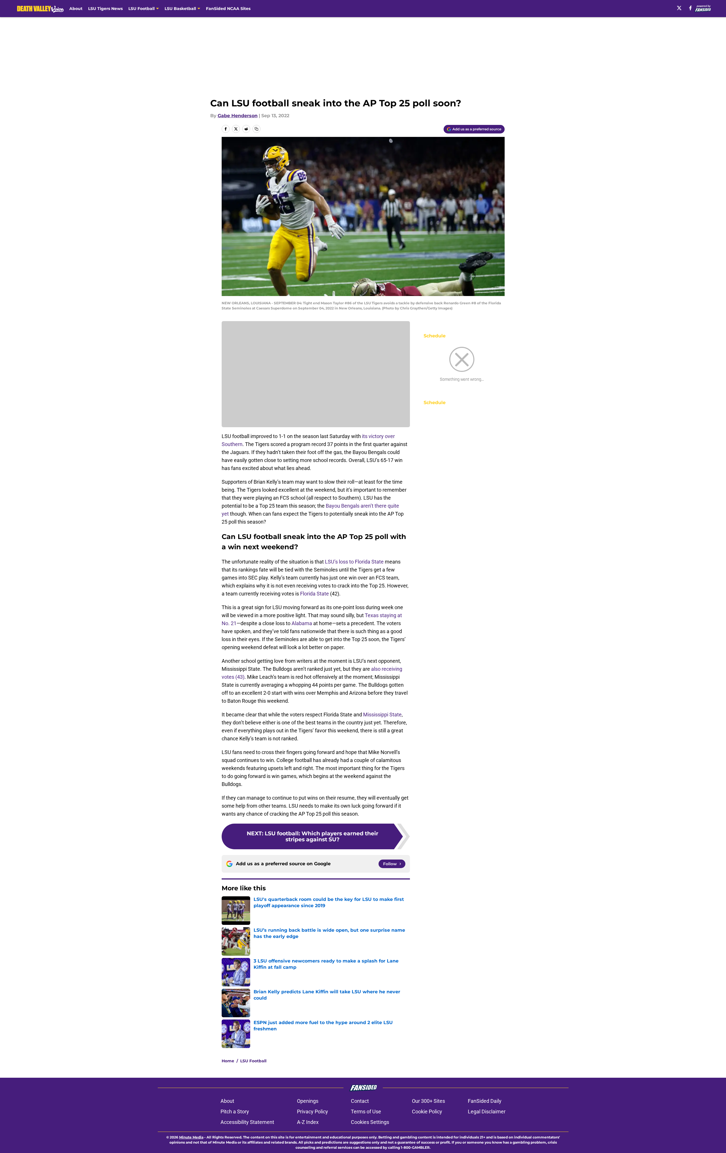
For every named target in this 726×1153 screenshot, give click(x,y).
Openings (307, 1101)
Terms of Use (366, 1112)
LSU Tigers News (105, 8)
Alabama (302, 623)
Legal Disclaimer (486, 1112)
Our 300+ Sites (428, 1101)
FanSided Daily (484, 1101)
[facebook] (690, 8)
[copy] (256, 129)
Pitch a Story (235, 1112)
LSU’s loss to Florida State (354, 562)
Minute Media (191, 1137)
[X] (679, 8)
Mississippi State (382, 715)
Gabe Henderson (238, 115)
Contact (360, 1101)
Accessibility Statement (247, 1122)
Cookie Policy (427, 1112)
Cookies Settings (370, 1122)
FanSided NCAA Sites (228, 8)
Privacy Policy (312, 1112)
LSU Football (253, 1060)
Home (228, 1060)
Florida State (314, 594)
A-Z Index (308, 1122)
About (75, 8)
